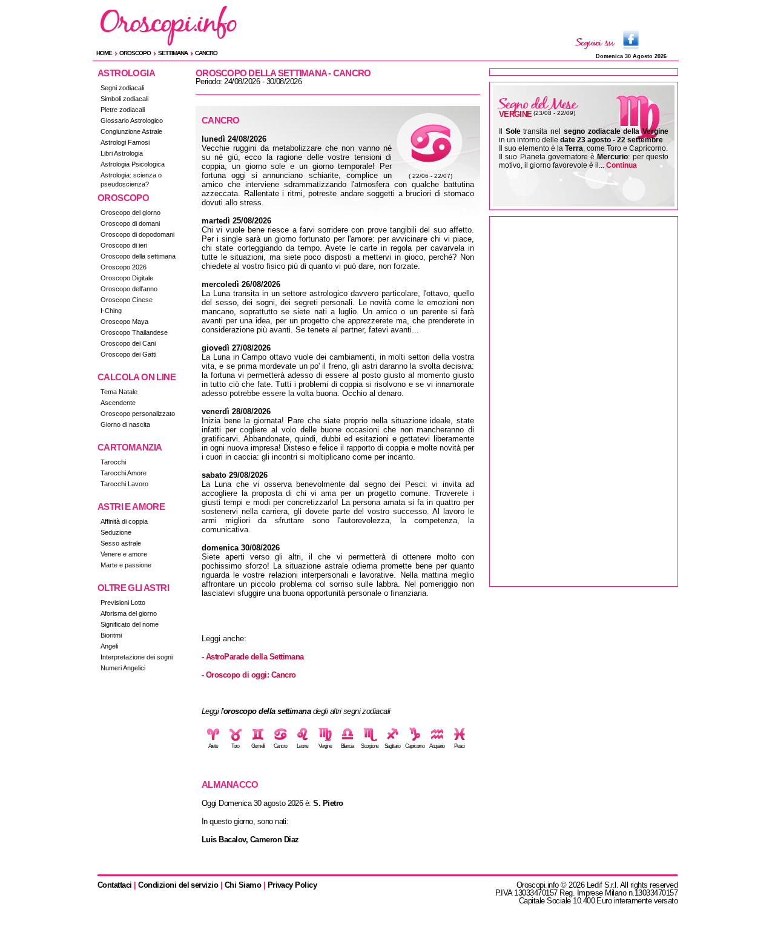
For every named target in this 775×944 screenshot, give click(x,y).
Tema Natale (119, 391)
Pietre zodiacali (123, 109)
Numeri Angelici (123, 668)
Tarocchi (113, 462)
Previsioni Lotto (123, 602)
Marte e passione (126, 565)
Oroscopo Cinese (127, 299)
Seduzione (116, 532)
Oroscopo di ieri (124, 245)
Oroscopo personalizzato (138, 413)
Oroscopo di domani (130, 223)
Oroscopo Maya (124, 321)
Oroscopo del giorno (130, 212)
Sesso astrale (121, 543)
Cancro (206, 53)
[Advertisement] (583, 401)
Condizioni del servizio (178, 885)
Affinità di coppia (124, 521)
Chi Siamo (243, 885)
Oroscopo (135, 53)
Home (104, 53)
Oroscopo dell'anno (129, 288)
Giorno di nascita (125, 424)
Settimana (173, 53)
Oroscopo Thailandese (134, 332)
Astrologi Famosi (125, 142)
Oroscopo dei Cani (128, 343)
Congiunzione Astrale (131, 131)
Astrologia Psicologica (133, 164)
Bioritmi (111, 635)
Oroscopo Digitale (127, 278)
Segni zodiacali (122, 87)
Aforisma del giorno (129, 613)
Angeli (109, 646)
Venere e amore (124, 554)
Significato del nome (130, 624)
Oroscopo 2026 (124, 267)
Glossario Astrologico (132, 120)
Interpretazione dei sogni (137, 657)
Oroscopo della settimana (138, 256)
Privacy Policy (292, 885)
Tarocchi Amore (124, 473)
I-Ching (111, 310)
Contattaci (114, 885)
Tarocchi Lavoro (124, 483)
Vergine (515, 114)
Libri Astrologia (122, 153)
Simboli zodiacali (124, 98)
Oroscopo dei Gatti (128, 354)
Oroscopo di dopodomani (137, 234)
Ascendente (118, 402)
